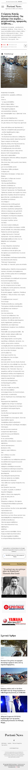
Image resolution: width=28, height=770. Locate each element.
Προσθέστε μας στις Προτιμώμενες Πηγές (14, 555)
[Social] (14, 740)
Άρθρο (4, 44)
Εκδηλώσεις (4, 743)
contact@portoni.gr (14, 748)
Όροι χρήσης (4, 745)
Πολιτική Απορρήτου (17, 743)
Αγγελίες (9, 743)
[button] (2, 6)
